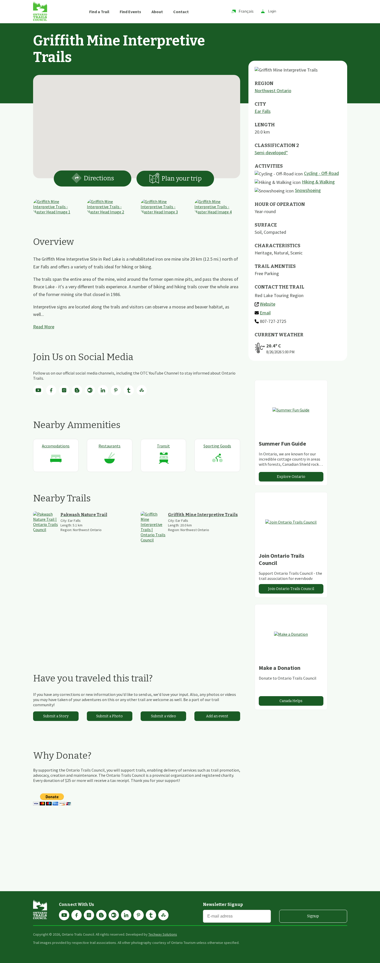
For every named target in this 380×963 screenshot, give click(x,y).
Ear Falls (263, 111)
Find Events (130, 11)
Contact (181, 11)
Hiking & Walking (318, 182)
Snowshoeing (308, 190)
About (157, 11)
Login (272, 11)
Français (246, 11)
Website (267, 304)
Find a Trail (99, 11)
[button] (136, 123)
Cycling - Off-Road (321, 173)
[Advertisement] (136, 607)
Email (265, 313)
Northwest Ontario (273, 91)
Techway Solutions (162, 934)
